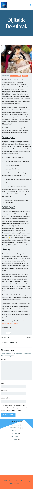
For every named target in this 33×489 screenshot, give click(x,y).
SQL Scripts (15, 433)
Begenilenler (15, 425)
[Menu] (30, 5)
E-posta (4, 390)
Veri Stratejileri (15, 436)
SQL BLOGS (15, 430)
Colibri (21, 483)
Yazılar (25, 75)
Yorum (3, 359)
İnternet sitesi (5, 398)
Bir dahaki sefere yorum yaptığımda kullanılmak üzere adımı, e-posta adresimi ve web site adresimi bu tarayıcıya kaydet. (16, 408)
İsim (2, 383)
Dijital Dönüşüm (15, 75)
